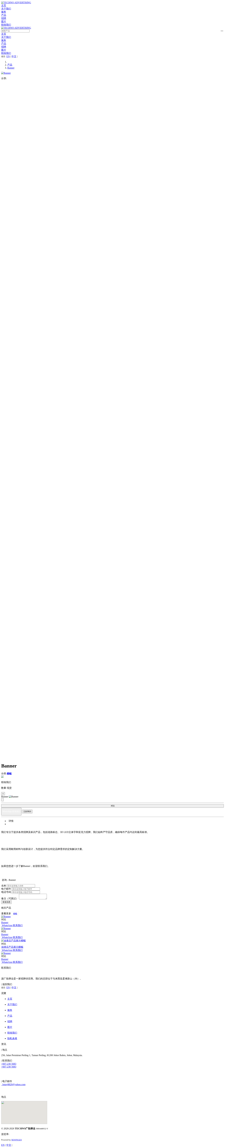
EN (8, 56)
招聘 (3, 18)
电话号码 (6, 892)
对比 (112, 806)
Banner (10, 68)
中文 (13, 56)
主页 (3, 5)
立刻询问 (27, 811)
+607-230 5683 (8, 1064)
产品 (3, 15)
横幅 (15, 913)
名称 (3, 885)
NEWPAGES (16, 1140)
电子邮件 (6, 889)
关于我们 (6, 8)
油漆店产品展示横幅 (12, 947)
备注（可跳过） (9, 898)
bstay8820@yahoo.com (13, 1084)
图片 (3, 21)
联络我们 (6, 24)
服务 (3, 12)
